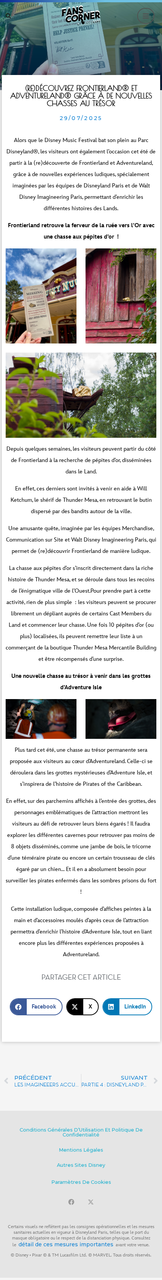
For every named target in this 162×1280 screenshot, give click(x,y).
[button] (8, 16)
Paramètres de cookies (81, 1182)
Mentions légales (81, 1150)
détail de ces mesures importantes (65, 1244)
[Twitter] (91, 1202)
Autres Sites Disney (81, 1165)
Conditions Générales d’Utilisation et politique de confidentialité (81, 1132)
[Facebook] (71, 1202)
